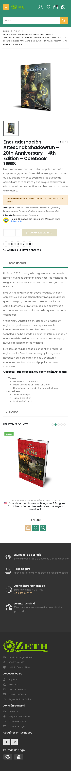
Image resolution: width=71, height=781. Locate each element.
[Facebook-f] (6, 742)
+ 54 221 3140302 (23, 593)
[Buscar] (64, 20)
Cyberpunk (54, 207)
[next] (65, 142)
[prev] (60, 142)
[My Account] (40, 7)
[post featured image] (35, 463)
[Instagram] (14, 742)
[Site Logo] (18, 7)
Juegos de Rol (52, 211)
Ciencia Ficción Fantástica (36, 207)
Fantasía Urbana (37, 211)
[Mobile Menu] (6, 7)
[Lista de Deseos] (48, 7)
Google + (24, 244)
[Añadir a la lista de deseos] (35, 528)
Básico (20, 207)
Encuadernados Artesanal (15, 211)
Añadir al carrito (41, 232)
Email (30, 244)
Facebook (6, 244)
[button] (52, 424)
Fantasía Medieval (41, 500)
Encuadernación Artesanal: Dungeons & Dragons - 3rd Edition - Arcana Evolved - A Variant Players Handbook (37, 506)
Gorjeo (12, 244)
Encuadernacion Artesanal (25, 215)
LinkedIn (18, 244)
